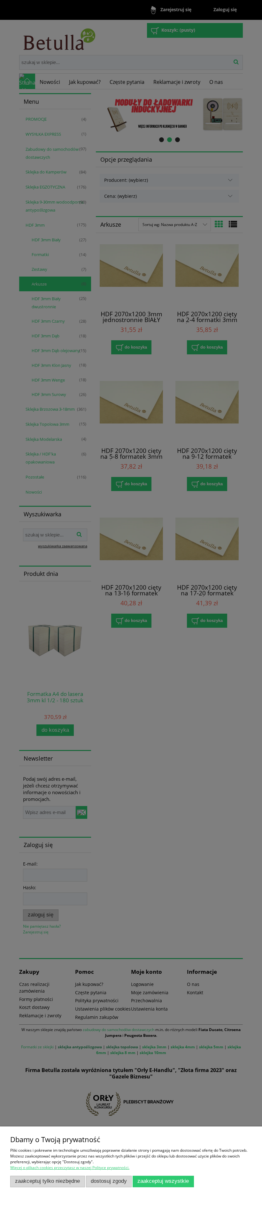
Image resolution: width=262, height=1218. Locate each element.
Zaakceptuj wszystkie (163, 1181)
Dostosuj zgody (109, 1181)
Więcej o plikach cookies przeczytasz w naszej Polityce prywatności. (69, 1167)
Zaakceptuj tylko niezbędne (47, 1181)
